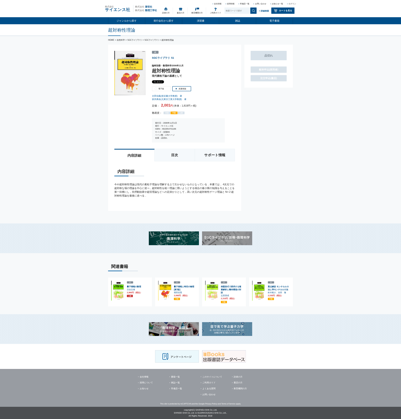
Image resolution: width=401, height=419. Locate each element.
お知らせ (144, 388)
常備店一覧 (244, 4)
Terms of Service (228, 404)
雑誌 (237, 20)
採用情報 (230, 4)
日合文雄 (131, 289)
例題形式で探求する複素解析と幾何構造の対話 (231, 289)
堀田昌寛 (178, 292)
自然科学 (121, 40)
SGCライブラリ (134, 40)
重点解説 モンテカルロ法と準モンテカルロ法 (278, 288)
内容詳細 (134, 155)
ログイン (292, 4)
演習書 (200, 20)
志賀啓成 (225, 295)
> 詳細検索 (264, 11)
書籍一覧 (175, 377)
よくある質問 (209, 388)
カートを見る (285, 10)
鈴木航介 (272, 292)
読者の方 (166, 13)
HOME (111, 40)
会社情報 (217, 4)
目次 (174, 155)
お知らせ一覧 (277, 4)
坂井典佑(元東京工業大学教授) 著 (169, 99)
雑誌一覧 (175, 382)
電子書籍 (274, 20)
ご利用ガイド (215, 13)
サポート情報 (214, 155)
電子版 (161, 89)
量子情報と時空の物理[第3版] (184, 288)
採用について (146, 382)
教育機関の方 (197, 13)
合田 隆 (282, 292)
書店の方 (180, 13)
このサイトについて (212, 377)
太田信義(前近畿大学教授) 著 (167, 96)
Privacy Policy (211, 404)
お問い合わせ (260, 4)
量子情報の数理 (134, 286)
